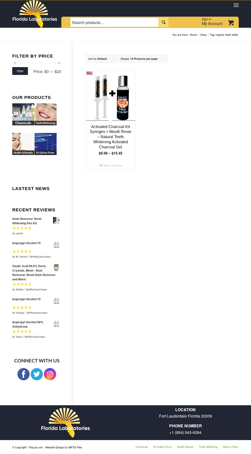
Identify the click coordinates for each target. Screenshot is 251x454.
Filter (20, 71)
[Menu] (236, 5)
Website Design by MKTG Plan (63, 447)
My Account (212, 21)
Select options (112, 165)
